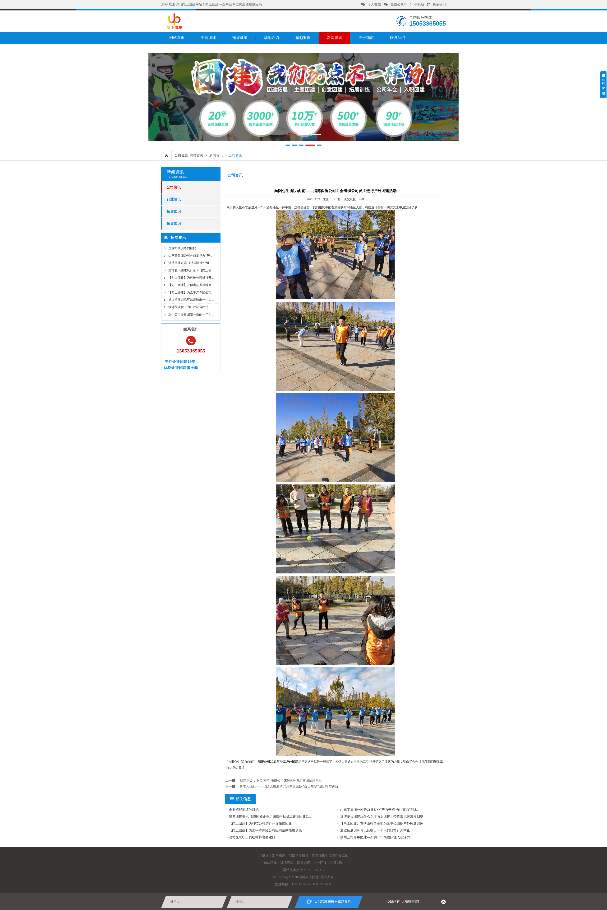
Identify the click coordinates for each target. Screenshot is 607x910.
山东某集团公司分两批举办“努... (190, 255)
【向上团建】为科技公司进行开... (191, 277)
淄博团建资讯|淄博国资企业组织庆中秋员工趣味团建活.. (270, 816)
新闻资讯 (334, 38)
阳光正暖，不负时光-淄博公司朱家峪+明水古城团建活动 (280, 780)
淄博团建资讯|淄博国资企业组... (189, 263)
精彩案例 (303, 38)
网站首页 (176, 38)
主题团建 (208, 38)
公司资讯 (174, 187)
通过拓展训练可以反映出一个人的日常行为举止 (375, 830)
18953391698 (322, 884)
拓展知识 (174, 211)
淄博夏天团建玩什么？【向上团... (191, 270)
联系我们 (439, 4)
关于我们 (366, 38)
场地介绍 (271, 38)
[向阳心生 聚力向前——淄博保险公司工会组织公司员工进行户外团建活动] (174, 28)
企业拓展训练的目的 (182, 248)
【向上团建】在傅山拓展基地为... (191, 285)
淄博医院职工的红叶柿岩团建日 (190, 307)
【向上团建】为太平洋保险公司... (191, 292)
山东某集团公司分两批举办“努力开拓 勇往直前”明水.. (379, 809)
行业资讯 (174, 199)
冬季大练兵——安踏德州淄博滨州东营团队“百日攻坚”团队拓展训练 (289, 786)
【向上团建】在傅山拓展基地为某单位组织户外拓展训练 (381, 823)
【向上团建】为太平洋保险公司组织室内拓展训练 (265, 830)
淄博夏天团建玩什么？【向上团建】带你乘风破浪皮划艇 (381, 816)
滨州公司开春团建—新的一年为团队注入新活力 (375, 837)
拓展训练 (240, 38)
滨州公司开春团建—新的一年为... (191, 314)
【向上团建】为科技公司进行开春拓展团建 (260, 823)
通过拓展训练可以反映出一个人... (191, 299)
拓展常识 (174, 223)
